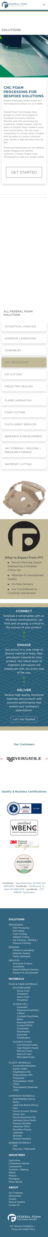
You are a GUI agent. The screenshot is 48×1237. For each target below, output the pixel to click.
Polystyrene (18, 1078)
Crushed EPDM (24, 1025)
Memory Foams (24, 1051)
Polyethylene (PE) (22, 1072)
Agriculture (14, 1160)
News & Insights (17, 1202)
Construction (15, 1166)
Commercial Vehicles (19, 1163)
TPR (15, 1146)
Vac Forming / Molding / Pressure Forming (23, 450)
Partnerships (15, 1196)
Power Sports (15, 1182)
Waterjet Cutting (18, 464)
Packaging (14, 1179)
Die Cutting (13, 374)
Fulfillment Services (21, 424)
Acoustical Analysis (20, 326)
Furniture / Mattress (19, 1169)
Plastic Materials (20, 1063)
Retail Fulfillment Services (26, 969)
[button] (1, 758)
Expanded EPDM (25, 1022)
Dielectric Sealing (19, 386)
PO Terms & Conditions (21, 1226)
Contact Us (14, 1205)
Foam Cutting (15, 412)
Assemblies (13, 350)
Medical (12, 1176)
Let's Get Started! (24, 719)
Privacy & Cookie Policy (23, 1229)
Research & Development (23, 436)
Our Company (16, 1193)
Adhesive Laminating (20, 338)
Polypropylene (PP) (23, 1075)
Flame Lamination (18, 400)
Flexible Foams (22, 1042)
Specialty (17, 1135)
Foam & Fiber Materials (23, 984)
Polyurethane (21, 988)
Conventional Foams (27, 1045)
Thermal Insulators (22, 1139)
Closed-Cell (20, 1004)
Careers (12, 1199)
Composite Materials (22, 1096)
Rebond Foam (24, 1054)
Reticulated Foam (26, 1057)
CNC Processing (17, 362)
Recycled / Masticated (24, 1149)
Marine (12, 1172)
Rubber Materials (20, 1143)
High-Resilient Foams (27, 1048)
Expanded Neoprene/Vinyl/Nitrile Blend (28, 1010)
